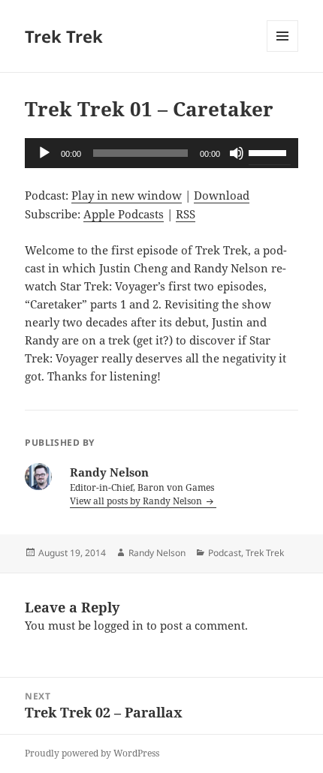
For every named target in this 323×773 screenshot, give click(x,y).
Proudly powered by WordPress (92, 753)
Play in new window (126, 195)
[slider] (270, 151)
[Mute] (236, 153)
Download (221, 195)
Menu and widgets (282, 51)
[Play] (44, 153)
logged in (118, 625)
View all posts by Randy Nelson (137, 501)
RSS (185, 213)
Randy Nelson (157, 552)
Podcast (224, 552)
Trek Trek (64, 36)
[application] (161, 153)
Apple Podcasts (123, 213)
